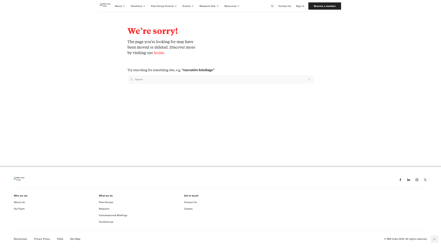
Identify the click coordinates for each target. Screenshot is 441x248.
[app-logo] (105, 6)
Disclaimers (20, 238)
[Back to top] (434, 239)
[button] (120, 6)
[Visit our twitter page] (425, 180)
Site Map (75, 238)
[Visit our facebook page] (400, 180)
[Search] (272, 6)
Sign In (300, 6)
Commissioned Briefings (113, 215)
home (159, 52)
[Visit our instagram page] (417, 180)
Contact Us (284, 6)
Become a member (325, 6)
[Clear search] (309, 79)
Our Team (19, 208)
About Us (19, 202)
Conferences (106, 221)
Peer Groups (106, 202)
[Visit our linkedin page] (409, 180)
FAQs (60, 238)
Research (104, 208)
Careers (188, 208)
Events (187, 6)
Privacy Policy (42, 238)
